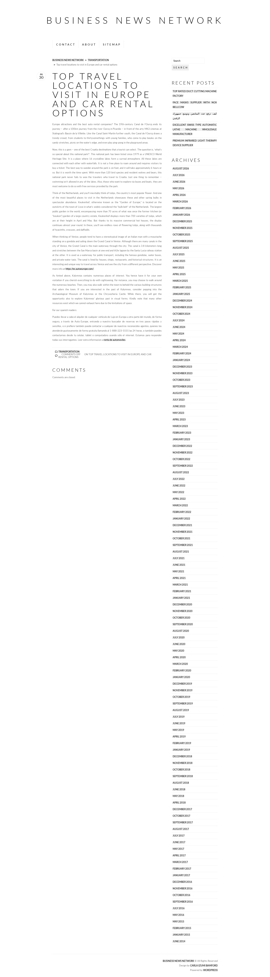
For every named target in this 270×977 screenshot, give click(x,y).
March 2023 (180, 426)
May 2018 (178, 796)
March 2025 (180, 280)
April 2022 (179, 498)
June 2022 (179, 485)
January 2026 (181, 214)
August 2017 (181, 829)
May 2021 (178, 571)
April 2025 (179, 274)
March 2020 (180, 664)
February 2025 (182, 287)
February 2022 (182, 512)
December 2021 (182, 525)
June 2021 (179, 564)
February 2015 (182, 928)
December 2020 (182, 604)
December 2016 (182, 881)
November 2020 (182, 611)
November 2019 (182, 690)
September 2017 (183, 822)
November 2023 (182, 373)
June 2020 (179, 644)
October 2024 (181, 313)
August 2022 (181, 472)
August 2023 (181, 393)
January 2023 (181, 439)
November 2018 (182, 763)
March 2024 (180, 346)
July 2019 (179, 716)
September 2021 (183, 545)
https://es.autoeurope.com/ (80, 269)
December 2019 (182, 683)
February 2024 (182, 353)
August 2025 (181, 247)
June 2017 (179, 842)
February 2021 (182, 591)
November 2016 (182, 888)
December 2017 (182, 809)
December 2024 (182, 300)
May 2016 (178, 915)
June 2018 (179, 789)
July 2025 (179, 254)
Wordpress (210, 970)
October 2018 (181, 769)
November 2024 (182, 307)
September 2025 (183, 241)
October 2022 (181, 459)
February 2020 (182, 670)
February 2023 (182, 432)
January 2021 (181, 597)
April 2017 (179, 855)
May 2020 (178, 650)
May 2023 (178, 413)
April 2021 (179, 578)
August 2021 (181, 551)
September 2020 (183, 624)
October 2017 (181, 815)
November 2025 (182, 228)
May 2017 (178, 848)
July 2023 (179, 399)
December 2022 (182, 446)
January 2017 (181, 875)
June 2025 (179, 261)
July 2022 (179, 479)
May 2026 (178, 188)
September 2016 (183, 901)
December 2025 (182, 221)
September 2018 (183, 776)
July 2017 (179, 835)
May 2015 (178, 921)
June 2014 (179, 941)
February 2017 (182, 868)
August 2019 (181, 710)
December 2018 (182, 756)
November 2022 (182, 452)
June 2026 (179, 181)
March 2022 (180, 505)
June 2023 (179, 406)
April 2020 (179, 657)
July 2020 (179, 637)
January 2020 (181, 677)
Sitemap (112, 44)
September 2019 (183, 703)
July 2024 (179, 320)
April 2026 (179, 195)
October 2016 (181, 895)
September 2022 (183, 465)
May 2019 (178, 730)
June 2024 (179, 327)
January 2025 (181, 294)
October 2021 (181, 538)
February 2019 (182, 743)
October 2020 (181, 617)
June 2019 (179, 723)
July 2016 (179, 908)
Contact (65, 44)
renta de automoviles (114, 340)
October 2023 (181, 380)
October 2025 (181, 234)
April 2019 (179, 736)
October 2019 (181, 697)
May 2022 (178, 492)
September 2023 (183, 386)
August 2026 (181, 168)
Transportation (98, 60)
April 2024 (179, 340)
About (89, 44)
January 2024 (181, 360)
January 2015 (181, 934)
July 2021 (179, 558)
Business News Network (135, 20)
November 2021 (182, 531)
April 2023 (179, 419)
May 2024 (178, 333)
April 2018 (179, 802)
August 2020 (181, 630)
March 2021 (180, 584)
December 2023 (182, 366)
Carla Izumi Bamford (204, 965)
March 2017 (180, 862)
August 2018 (181, 782)
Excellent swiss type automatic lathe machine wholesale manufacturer (195, 129)
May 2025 (178, 267)
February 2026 (182, 208)
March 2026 (180, 201)
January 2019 (181, 749)
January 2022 (181, 518)
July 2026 (179, 175)
